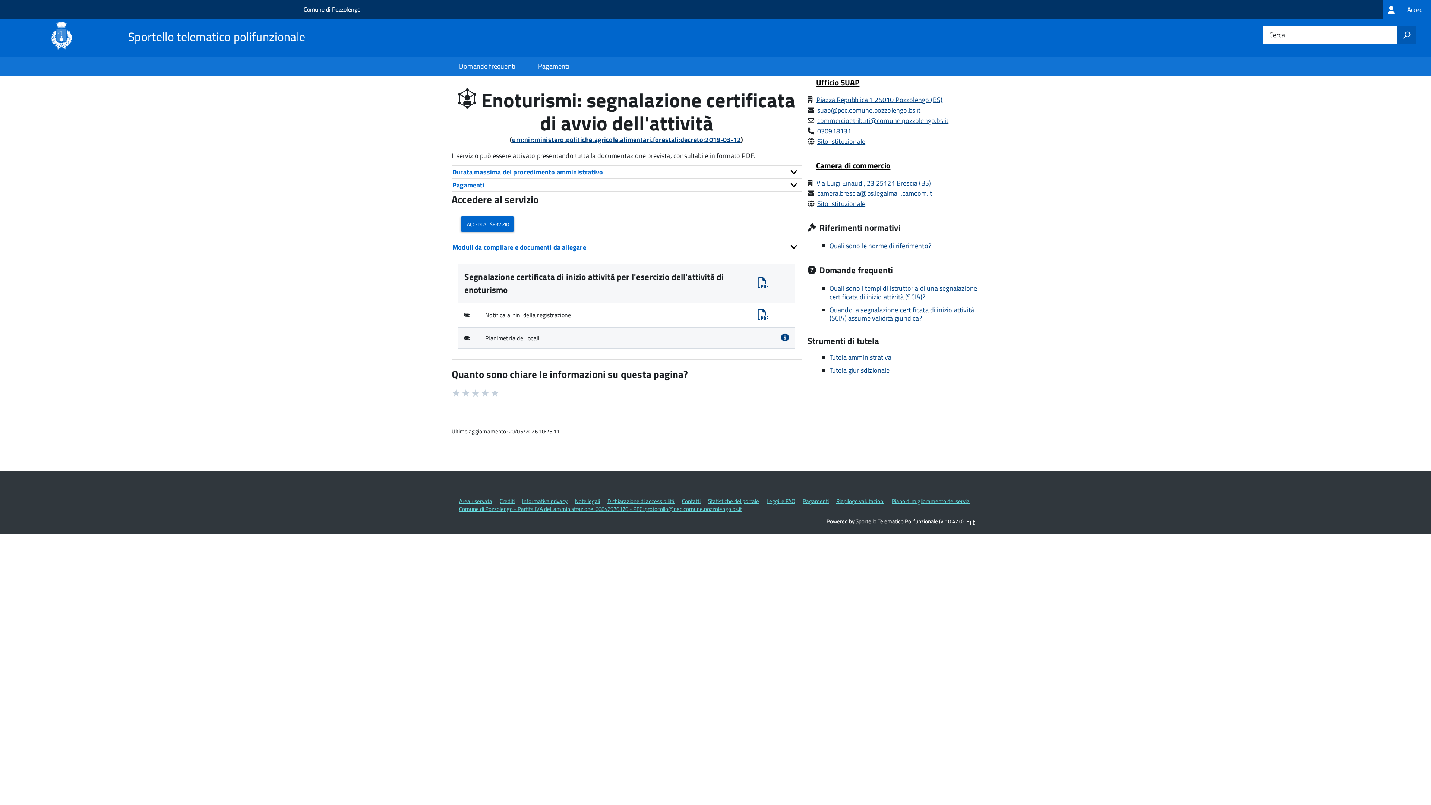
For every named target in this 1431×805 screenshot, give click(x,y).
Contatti (691, 501)
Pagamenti (553, 66)
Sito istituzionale (841, 141)
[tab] (627, 172)
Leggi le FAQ (781, 501)
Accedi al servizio (487, 224)
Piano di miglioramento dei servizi (931, 501)
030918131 (834, 131)
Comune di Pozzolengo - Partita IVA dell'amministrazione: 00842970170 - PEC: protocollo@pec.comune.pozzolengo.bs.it (600, 509)
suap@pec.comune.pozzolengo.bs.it (869, 110)
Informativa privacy (545, 501)
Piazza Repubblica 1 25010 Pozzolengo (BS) (879, 100)
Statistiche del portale (733, 501)
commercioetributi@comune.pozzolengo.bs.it (882, 121)
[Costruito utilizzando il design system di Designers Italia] (971, 523)
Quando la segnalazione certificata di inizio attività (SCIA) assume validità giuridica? (902, 314)
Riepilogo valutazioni (860, 501)
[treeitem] (1407, 9)
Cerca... (1279, 35)
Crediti (507, 501)
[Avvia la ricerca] (1406, 35)
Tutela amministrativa (861, 357)
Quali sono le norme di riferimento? (880, 246)
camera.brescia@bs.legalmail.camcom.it (874, 193)
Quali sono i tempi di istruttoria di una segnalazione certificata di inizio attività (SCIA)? (903, 292)
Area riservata (475, 501)
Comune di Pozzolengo (332, 9)
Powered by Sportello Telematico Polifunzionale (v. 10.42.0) (895, 521)
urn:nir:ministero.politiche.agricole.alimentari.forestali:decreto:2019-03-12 (626, 140)
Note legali (587, 501)
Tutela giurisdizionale (860, 370)
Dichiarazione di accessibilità (641, 501)
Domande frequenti (487, 66)
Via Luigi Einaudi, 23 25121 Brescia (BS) (873, 183)
